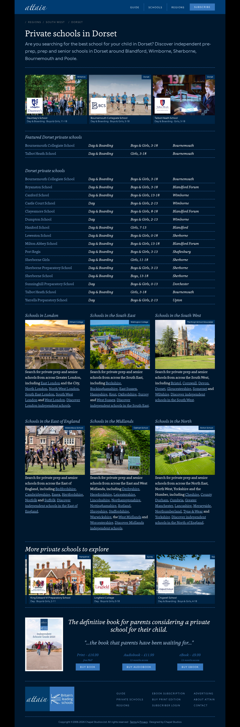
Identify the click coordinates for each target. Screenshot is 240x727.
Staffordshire (119, 511)
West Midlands (129, 517)
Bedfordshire (65, 489)
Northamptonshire (125, 500)
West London (55, 400)
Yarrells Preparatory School (46, 300)
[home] (36, 7)
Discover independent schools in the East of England (51, 506)
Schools (155, 7)
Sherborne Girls (37, 259)
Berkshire (113, 383)
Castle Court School (40, 203)
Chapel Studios (172, 721)
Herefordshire (101, 494)
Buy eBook (190, 667)
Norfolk (31, 500)
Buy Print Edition (166, 699)
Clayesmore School (40, 211)
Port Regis (32, 251)
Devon (203, 383)
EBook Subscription (168, 693)
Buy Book (87, 667)
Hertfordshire (72, 494)
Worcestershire (101, 522)
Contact (201, 705)
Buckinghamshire (104, 388)
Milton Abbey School (41, 243)
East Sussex (128, 388)
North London (36, 388)
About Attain (204, 699)
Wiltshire (162, 394)
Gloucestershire (179, 388)
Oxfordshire (127, 394)
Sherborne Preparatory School (48, 267)
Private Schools (129, 699)
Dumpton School (38, 219)
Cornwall (190, 383)
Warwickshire (100, 517)
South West (55, 22)
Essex (56, 494)
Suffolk (50, 500)
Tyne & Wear (193, 511)
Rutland (124, 505)
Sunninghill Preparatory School (49, 284)
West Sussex (106, 400)
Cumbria (176, 500)
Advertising (203, 693)
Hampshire (99, 394)
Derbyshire (130, 489)
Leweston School (38, 235)
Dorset (160, 388)
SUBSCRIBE (202, 7)
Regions (177, 7)
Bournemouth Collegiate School (49, 145)
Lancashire (183, 505)
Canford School (37, 195)
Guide (134, 7)
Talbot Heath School (40, 153)
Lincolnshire (100, 500)
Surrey (143, 394)
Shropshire (98, 511)
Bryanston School (38, 187)
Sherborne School (39, 276)
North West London (64, 388)
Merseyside (202, 505)
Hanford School (37, 227)
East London (50, 383)
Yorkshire (162, 517)
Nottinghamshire (103, 505)
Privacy (144, 721)
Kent (112, 394)
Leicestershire (124, 494)
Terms (133, 721)
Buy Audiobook (139, 667)
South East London (39, 394)
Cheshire (192, 494)
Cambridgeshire (37, 494)
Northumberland (168, 511)
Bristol (176, 383)
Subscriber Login (166, 705)
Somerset (200, 388)
